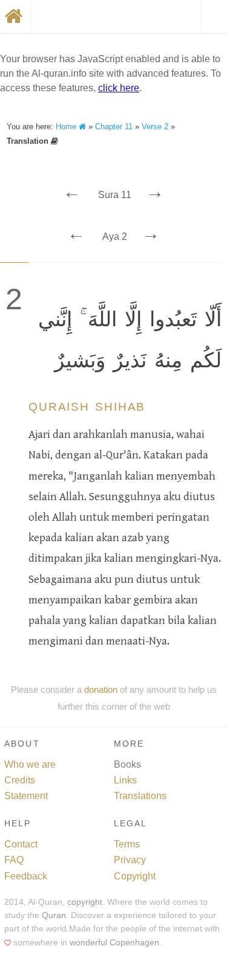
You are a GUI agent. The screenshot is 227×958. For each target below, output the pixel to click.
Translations (140, 796)
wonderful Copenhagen (114, 942)
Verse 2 (155, 126)
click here (118, 88)
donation (100, 689)
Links (125, 780)
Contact (21, 844)
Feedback (25, 876)
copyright (84, 902)
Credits (19, 780)
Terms (127, 844)
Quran (54, 915)
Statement (26, 796)
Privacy (130, 860)
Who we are (30, 764)
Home (67, 126)
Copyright (135, 876)
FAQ (14, 860)
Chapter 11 (114, 126)
